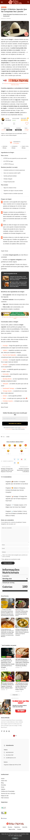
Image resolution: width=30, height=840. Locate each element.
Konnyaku (6, 374)
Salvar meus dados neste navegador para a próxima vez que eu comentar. (14, 555)
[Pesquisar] (28, 2)
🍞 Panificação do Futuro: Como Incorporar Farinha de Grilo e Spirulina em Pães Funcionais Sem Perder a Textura (21, 686)
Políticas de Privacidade (7, 791)
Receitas (3, 7)
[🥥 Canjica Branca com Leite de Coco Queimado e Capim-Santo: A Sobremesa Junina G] (22, 653)
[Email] (18, 462)
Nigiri (4, 398)
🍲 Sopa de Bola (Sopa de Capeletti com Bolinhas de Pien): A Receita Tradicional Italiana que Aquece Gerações (22, 632)
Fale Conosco (5, 797)
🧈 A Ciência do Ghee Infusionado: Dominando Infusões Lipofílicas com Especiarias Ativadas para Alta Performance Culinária (7, 612)
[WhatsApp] (25, 459)
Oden (4, 369)
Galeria (3, 789)
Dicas (4, 656)
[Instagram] (6, 731)
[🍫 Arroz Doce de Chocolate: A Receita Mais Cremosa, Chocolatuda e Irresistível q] (22, 603)
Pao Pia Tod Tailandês (9, 355)
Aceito (15, 838)
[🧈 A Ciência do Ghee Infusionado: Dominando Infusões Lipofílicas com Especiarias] (8, 603)
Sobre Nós (4, 780)
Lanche (3, 130)
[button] (27, 120)
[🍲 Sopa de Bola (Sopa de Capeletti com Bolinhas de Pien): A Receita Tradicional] (22, 623)
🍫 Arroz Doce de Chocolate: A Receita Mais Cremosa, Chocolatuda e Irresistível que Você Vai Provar (21, 612)
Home (2, 778)
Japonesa (18, 129)
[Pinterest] (21, 459)
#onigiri (27, 130)
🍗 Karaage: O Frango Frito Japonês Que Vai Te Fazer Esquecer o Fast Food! (16, 498)
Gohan (5, 396)
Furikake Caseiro (8, 401)
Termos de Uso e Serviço (8, 793)
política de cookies (18, 835)
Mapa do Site (4, 795)
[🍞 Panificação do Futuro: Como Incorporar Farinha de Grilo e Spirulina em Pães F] (22, 677)
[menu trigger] (2, 2)
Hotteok (5, 364)
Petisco (9, 129)
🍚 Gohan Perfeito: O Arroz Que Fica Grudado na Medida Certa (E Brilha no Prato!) (16, 513)
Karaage (5, 345)
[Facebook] (14, 459)
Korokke (5, 360)
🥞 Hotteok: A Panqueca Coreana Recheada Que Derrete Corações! (15, 490)
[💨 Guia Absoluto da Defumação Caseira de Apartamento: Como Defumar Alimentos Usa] (8, 653)
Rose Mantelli (8, 120)
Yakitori (5, 350)
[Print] (2, 123)
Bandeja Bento (7, 379)
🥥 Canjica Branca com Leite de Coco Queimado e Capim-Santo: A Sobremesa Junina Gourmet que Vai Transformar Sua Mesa (22, 662)
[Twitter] (18, 459)
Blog (2, 783)
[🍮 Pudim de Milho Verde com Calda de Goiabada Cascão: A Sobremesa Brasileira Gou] (15, 284)
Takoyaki (5, 383)
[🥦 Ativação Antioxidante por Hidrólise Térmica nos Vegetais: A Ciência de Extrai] (8, 677)
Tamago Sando (7, 391)
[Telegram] (14, 462)
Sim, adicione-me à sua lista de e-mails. (11, 559)
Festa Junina (19, 655)
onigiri (8, 436)
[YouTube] (9, 731)
